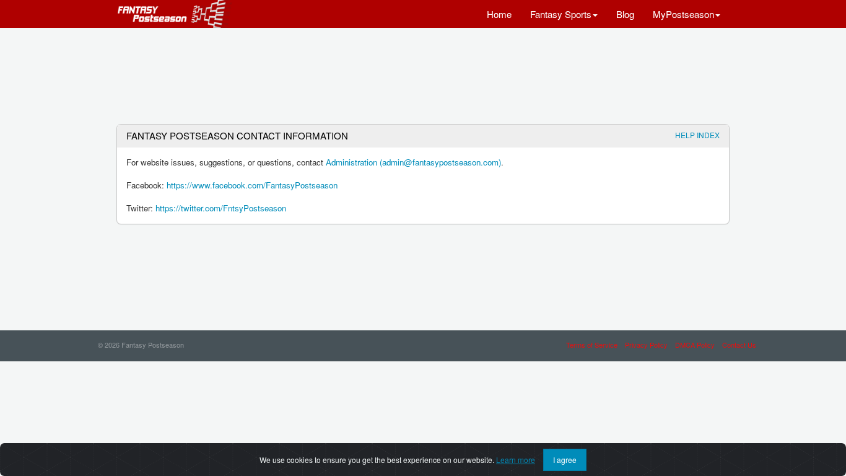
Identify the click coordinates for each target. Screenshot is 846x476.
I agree (565, 459)
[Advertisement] (423, 71)
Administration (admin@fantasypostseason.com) (413, 162)
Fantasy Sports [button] (560, 13)
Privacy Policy (646, 345)
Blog (625, 13)
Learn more (515, 459)
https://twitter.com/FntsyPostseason (220, 208)
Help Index (697, 135)
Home (499, 13)
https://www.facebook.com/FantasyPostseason (252, 185)
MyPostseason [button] (683, 13)
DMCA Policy (695, 345)
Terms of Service (591, 345)
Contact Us (739, 345)
